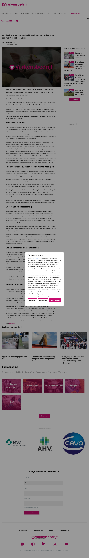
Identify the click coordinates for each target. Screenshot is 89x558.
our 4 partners (36, 258)
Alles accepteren (55, 300)
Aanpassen (32, 300)
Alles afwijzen (43, 300)
